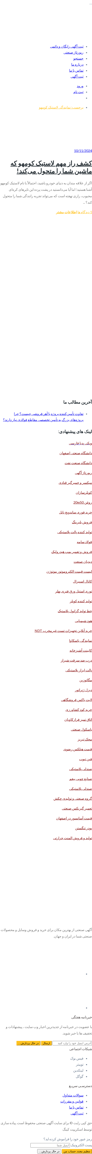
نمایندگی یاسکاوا (80, 640)
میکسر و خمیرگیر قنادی (75, 482)
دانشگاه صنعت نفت (78, 463)
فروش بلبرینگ (82, 522)
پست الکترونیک (81, 1145)
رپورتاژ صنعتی (73, 52)
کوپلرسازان (84, 492)
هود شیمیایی (83, 621)
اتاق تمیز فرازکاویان (78, 719)
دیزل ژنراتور (83, 690)
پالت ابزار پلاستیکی (78, 670)
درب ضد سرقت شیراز (76, 660)
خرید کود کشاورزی (78, 709)
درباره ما (77, 64)
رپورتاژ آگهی (83, 473)
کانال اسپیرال (82, 581)
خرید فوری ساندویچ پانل (75, 512)
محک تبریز (85, 739)
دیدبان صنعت (83, 561)
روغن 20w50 (82, 502)
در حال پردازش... (49, 1151)
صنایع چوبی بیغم (80, 779)
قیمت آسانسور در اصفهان (74, 818)
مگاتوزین (85, 680)
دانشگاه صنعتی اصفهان (75, 453)
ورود (80, 86)
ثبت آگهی (77, 76)
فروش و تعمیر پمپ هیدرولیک (71, 552)
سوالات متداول (72, 1095)
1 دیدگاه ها (84, 212)
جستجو (78, 58)
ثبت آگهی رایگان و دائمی (66, 46)
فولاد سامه (84, 542)
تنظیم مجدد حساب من (77, 1151)
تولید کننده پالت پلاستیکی (74, 532)
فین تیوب (85, 759)
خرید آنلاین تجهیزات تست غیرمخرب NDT (63, 630)
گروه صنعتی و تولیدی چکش (72, 798)
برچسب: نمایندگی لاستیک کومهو (61, 107)
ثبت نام (78, 92)
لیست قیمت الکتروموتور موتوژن (69, 571)
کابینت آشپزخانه (81, 650)
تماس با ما (76, 70)
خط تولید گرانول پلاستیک (75, 611)
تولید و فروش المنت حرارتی (72, 838)
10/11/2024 (83, 150)
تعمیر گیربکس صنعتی (77, 808)
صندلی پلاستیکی (80, 769)
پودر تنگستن (83, 828)
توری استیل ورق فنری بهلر (73, 591)
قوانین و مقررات (71, 1101)
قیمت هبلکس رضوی (77, 749)
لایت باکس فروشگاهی (76, 700)
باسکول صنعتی (81, 729)
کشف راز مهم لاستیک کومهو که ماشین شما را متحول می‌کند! (51, 166)
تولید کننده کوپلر (81, 601)
